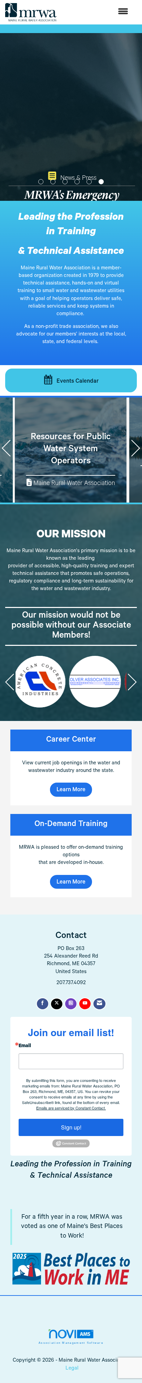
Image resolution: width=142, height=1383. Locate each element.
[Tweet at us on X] (56, 1004)
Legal (72, 1369)
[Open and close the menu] (96, 12)
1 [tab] (40, 181)
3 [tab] (65, 181)
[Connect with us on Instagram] (70, 1004)
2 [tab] (52, 181)
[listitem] (71, 138)
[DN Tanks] (69, 681)
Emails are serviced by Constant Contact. (71, 1108)
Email (25, 1046)
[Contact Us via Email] (99, 1004)
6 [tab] (101, 181)
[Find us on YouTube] (85, 1004)
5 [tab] (89, 181)
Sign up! (71, 1127)
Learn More (71, 790)
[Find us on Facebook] (42, 1004)
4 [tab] (77, 181)
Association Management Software (71, 1342)
